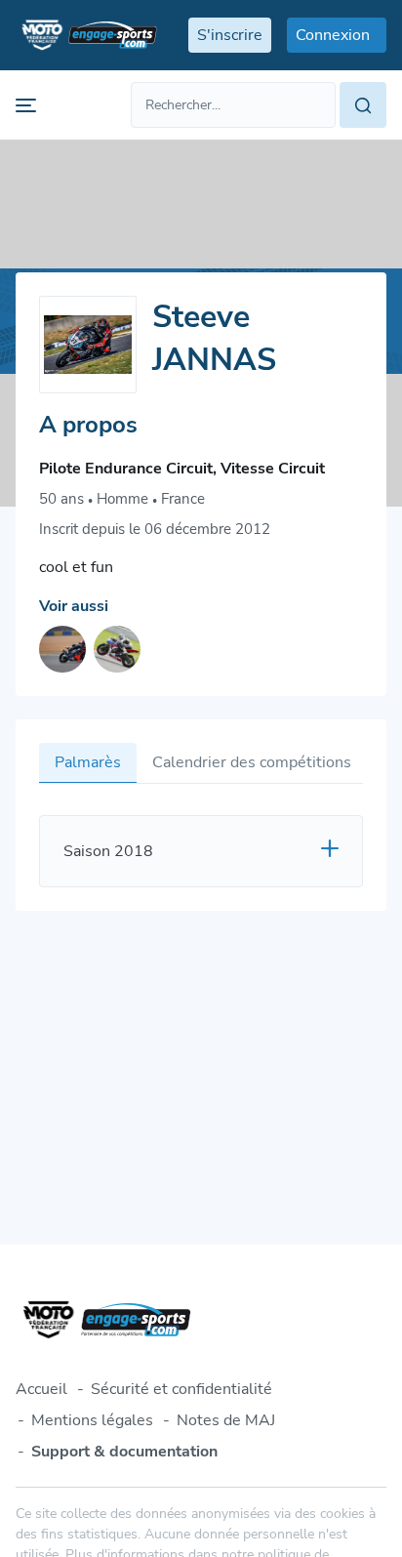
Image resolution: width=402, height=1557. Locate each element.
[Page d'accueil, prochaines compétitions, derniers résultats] (86, 35)
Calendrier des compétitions (251, 762)
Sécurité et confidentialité (181, 1389)
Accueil (41, 1389)
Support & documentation (124, 1451)
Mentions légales (92, 1420)
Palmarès (88, 762)
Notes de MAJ (226, 1420)
